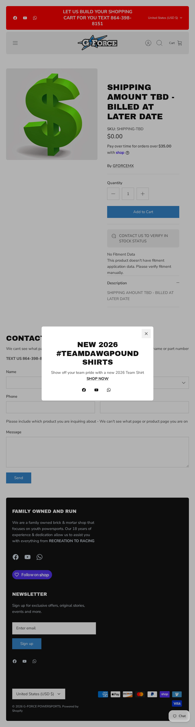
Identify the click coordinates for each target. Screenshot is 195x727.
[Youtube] (96, 389)
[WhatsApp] (109, 389)
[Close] (146, 333)
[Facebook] (84, 389)
